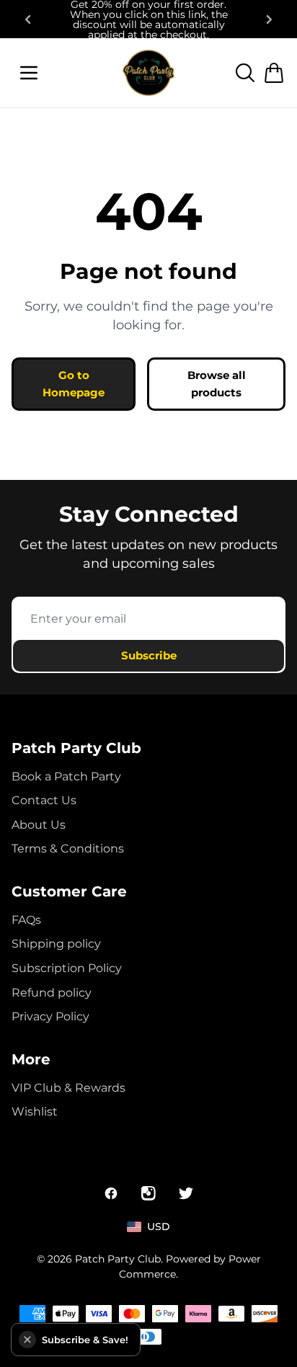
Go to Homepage (74, 383)
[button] (27, 1339)
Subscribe (149, 655)
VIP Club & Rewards (68, 1088)
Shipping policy (56, 943)
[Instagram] (148, 1193)
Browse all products (216, 383)
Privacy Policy (50, 1016)
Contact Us (44, 800)
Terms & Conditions (68, 848)
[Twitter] (186, 1193)
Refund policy (52, 992)
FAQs (26, 920)
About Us (39, 825)
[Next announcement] (269, 19)
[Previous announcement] (27, 19)
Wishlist (35, 1111)
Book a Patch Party (66, 776)
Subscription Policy (67, 968)
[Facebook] (111, 1193)
